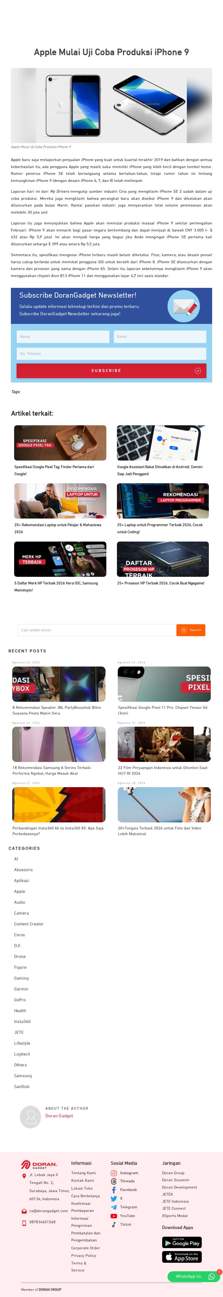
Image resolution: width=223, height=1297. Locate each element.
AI (16, 859)
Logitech (22, 1054)
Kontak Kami (82, 1181)
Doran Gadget (59, 1116)
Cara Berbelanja (85, 1196)
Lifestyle (22, 1043)
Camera (21, 913)
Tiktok (125, 1224)
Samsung (23, 1076)
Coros (19, 935)
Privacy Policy (83, 1256)
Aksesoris (23, 870)
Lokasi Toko (82, 1188)
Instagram (129, 1173)
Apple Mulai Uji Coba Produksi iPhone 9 (111, 52)
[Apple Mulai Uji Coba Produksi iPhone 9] (111, 105)
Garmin (21, 989)
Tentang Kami (83, 1173)
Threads (127, 1181)
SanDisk (21, 1087)
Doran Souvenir (176, 1180)
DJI (17, 946)
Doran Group (173, 1173)
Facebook (128, 1190)
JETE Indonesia (175, 1201)
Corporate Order (85, 1248)
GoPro (20, 1000)
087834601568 (42, 1222)
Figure (20, 967)
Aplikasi (21, 881)
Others (20, 1065)
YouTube (127, 1216)
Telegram (128, 1207)
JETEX (167, 1194)
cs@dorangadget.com (48, 1211)
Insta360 (22, 1022)
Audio (19, 902)
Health (20, 1011)
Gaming (21, 978)
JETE (19, 1033)
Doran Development (179, 1187)
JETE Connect (174, 1208)
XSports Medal (175, 1216)
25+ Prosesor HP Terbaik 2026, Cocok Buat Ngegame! (161, 583)
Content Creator (29, 924)
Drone (20, 957)
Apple (19, 892)
